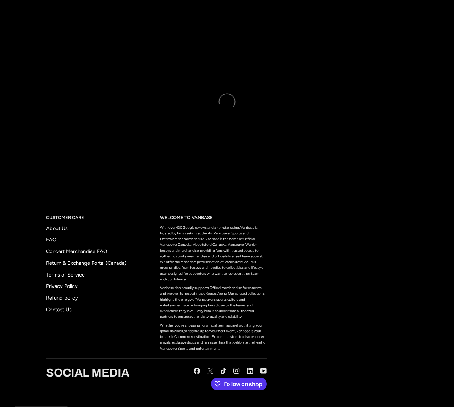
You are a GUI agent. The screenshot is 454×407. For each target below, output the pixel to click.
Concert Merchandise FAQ (76, 251)
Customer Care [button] (65, 217)
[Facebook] (197, 371)
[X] (210, 371)
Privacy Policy (62, 286)
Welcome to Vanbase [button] (186, 217)
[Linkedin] (250, 371)
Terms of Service (65, 275)
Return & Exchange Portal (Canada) (86, 263)
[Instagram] (236, 371)
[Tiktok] (223, 371)
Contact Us (59, 309)
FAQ (51, 239)
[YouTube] (263, 371)
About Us (57, 228)
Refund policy (62, 298)
